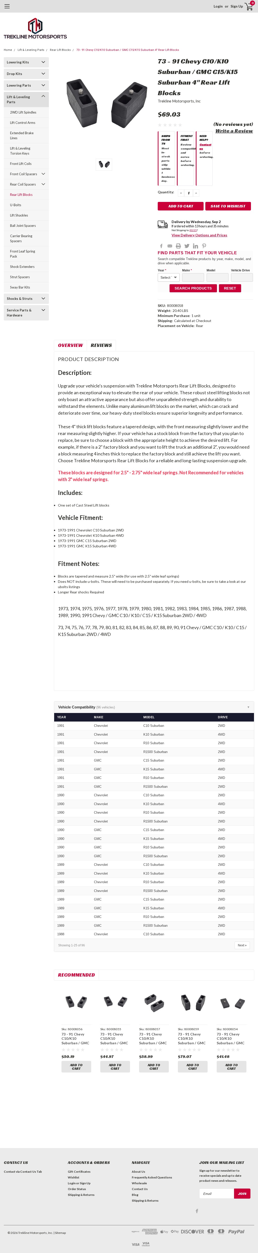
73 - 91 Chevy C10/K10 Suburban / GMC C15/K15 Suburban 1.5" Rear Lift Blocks (114, 1045)
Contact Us (140, 1189)
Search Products (193, 288)
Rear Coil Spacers (23, 184)
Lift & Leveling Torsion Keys (20, 150)
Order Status (77, 1189)
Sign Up (237, 6)
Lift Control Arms (22, 123)
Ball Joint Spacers (23, 226)
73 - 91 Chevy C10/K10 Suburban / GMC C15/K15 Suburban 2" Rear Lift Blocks (76, 1045)
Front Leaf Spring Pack (22, 253)
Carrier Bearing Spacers (21, 238)
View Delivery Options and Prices (199, 235)
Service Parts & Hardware (19, 312)
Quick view (76, 1004)
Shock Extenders (22, 267)
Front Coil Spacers (23, 174)
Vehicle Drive (240, 270)
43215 (193, 230)
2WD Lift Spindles (23, 112)
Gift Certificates (79, 1171)
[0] (246, 6)
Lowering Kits (18, 62)
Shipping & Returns (81, 1195)
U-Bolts (15, 205)
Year (162, 270)
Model (211, 270)
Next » (242, 945)
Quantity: (166, 192)
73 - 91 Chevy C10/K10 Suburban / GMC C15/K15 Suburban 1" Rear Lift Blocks (231, 1045)
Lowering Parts (19, 85)
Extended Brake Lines (22, 135)
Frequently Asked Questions (152, 1177)
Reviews (101, 345)
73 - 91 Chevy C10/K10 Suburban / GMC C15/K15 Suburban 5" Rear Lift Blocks (192, 1045)
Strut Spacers (20, 277)
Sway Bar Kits (20, 287)
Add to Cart (76, 1067)
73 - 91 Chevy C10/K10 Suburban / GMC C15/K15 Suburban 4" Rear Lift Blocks (127, 50)
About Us (138, 1171)
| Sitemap (59, 1233)
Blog (135, 1195)
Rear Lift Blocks (60, 50)
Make (187, 270)
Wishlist (73, 1177)
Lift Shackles (19, 215)
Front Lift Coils (20, 164)
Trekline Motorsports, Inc (179, 101)
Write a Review (234, 130)
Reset (230, 288)
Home (8, 50)
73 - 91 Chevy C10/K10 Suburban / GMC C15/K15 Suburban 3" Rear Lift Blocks (154, 1045)
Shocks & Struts (20, 299)
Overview (70, 345)
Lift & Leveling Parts (31, 50)
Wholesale (139, 1183)
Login (218, 6)
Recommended (76, 975)
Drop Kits (14, 74)
